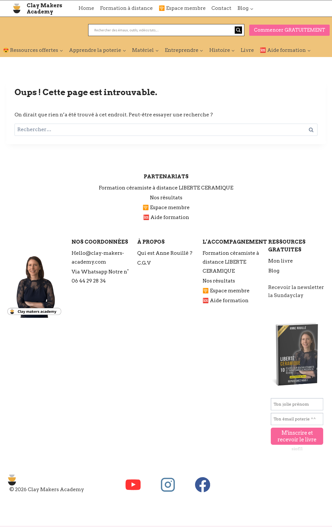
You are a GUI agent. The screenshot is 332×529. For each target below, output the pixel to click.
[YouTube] (133, 484)
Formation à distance (126, 8)
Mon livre (280, 261)
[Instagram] (168, 484)
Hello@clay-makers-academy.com (98, 257)
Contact (221, 8)
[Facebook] (203, 484)
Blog (273, 271)
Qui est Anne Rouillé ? (164, 253)
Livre (247, 50)
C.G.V (144, 263)
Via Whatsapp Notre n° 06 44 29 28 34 (100, 276)
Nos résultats (166, 198)
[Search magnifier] (238, 30)
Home (86, 8)
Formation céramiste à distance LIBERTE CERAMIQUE (166, 188)
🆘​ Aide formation (166, 217)
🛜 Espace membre (182, 8)
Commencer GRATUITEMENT (289, 30)
